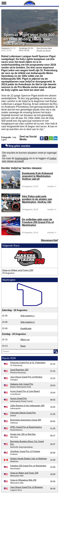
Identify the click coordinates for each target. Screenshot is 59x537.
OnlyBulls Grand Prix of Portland (25, 451)
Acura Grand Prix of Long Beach (25, 391)
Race (23, 346)
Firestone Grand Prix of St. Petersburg (27, 362)
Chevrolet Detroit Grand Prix (23, 413)
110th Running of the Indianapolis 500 (27, 405)
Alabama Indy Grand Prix (21, 384)
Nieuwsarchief (49, 240)
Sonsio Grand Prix (18, 398)
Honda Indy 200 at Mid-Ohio (23, 434)
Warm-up (25, 339)
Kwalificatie (25, 328)
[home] (29, 5)
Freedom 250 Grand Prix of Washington (28, 466)
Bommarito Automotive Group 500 (25, 420)
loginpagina (21, 158)
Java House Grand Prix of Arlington (26, 377)
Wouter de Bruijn (44, 50)
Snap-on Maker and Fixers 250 (17, 270)
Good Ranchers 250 (19, 370)
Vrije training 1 (27, 315)
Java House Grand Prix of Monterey (26, 487)
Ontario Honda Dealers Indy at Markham (28, 458)
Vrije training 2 (27, 322)
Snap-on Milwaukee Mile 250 (23, 480)
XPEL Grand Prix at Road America (26, 427)
